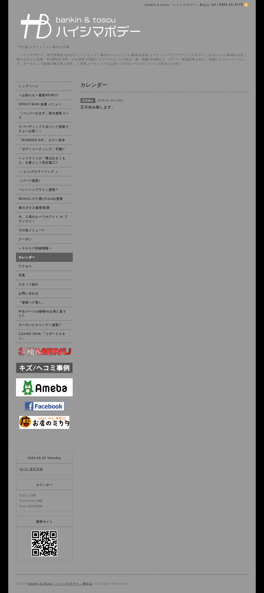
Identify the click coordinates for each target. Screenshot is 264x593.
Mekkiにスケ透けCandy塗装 (41, 199)
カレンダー (27, 257)
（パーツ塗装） (30, 180)
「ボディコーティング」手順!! (42, 149)
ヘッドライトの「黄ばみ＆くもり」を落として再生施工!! (42, 160)
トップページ (29, 86)
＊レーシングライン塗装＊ (39, 189)
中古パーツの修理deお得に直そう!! (42, 314)
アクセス (25, 266)
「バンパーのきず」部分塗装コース (44, 115)
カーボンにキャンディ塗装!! (40, 325)
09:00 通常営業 (31, 469)
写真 (22, 275)
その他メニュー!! (32, 230)
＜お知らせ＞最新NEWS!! (38, 95)
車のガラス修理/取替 (34, 208)
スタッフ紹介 (29, 284)
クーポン (25, 239)
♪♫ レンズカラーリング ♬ (39, 171)
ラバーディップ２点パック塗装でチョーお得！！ (44, 129)
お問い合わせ (29, 293)
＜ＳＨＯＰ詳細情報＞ (35, 248)
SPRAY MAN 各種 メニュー (40, 104)
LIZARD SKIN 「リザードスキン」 (42, 336)
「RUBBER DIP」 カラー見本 (42, 140)
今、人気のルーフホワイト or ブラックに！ (43, 219)
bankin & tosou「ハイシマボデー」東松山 (60, 584)
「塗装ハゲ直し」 (32, 302)
